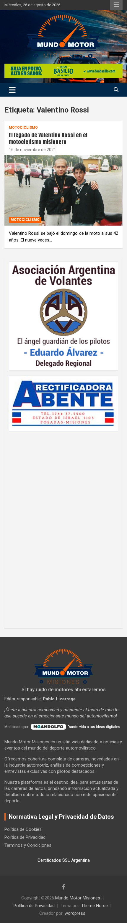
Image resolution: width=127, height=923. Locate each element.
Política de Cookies (23, 829)
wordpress (75, 913)
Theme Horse (94, 905)
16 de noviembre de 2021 (32, 149)
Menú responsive (116, 5)
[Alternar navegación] (12, 90)
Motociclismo (23, 127)
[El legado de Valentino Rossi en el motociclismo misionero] (63, 190)
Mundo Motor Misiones (77, 898)
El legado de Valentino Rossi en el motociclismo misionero (48, 138)
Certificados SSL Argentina (64, 860)
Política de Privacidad (24, 837)
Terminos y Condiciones (27, 845)
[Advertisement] (63, 527)
